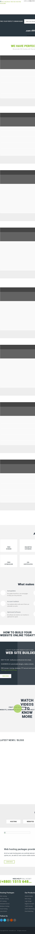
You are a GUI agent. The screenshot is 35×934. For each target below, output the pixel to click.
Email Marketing (29, 911)
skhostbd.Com (12, 930)
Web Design (28, 898)
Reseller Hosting (4, 898)
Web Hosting (3, 896)
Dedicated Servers (5, 903)
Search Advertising (29, 908)
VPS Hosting (3, 901)
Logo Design (28, 901)
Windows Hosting (4, 906)
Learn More (9, 861)
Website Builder (29, 896)
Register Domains (29, 903)
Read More (5, 676)
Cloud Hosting (3, 908)
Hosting (13, 821)
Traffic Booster (29, 906)
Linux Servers (3, 911)
